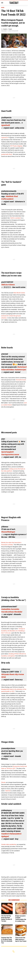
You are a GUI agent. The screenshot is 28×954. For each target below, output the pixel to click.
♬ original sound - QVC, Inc (11, 457)
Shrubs (3, 782)
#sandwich (5, 834)
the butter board (21, 380)
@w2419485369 (7, 282)
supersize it (4, 137)
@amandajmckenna (8, 748)
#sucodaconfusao (7, 612)
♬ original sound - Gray (9, 839)
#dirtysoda (5, 674)
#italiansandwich (15, 834)
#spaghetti (10, 452)
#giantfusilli (5, 125)
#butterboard (22, 367)
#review (21, 674)
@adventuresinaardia (8, 191)
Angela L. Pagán (7, 29)
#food (16, 196)
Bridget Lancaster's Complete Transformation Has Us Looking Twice (20, 918)
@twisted (4, 354)
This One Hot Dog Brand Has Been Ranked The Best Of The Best (6, 918)
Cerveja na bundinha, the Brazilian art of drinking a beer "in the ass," (13, 631)
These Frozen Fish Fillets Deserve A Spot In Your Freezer (20, 939)
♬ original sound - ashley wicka (12, 128)
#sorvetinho (15, 609)
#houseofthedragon (8, 532)
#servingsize (5, 454)
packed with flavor (6, 154)
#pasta (3, 452)
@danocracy (5, 669)
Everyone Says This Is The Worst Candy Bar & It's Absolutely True (6, 940)
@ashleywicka (6, 117)
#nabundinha (5, 609)
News (2, 7)
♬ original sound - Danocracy (12, 680)
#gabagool (5, 836)
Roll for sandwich (15, 218)
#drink (3, 677)
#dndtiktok (9, 196)
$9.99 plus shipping (16, 146)
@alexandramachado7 (9, 606)
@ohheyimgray (6, 810)
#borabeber (18, 612)
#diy (16, 674)
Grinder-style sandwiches (8, 844)
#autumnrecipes (20, 370)
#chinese (11, 285)
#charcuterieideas (7, 370)
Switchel (7, 791)
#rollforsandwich (7, 199)
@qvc (3, 439)
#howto (11, 674)
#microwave (14, 454)
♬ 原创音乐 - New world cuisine (13, 287)
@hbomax (4, 527)
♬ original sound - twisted (10, 372)
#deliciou (4, 285)
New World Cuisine (19, 293)
